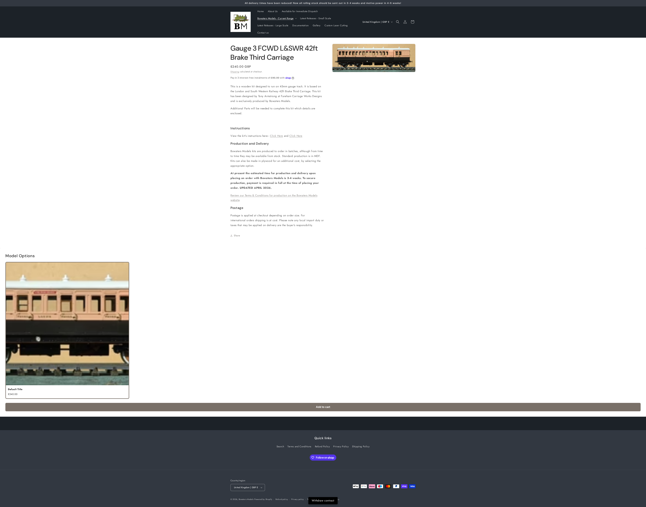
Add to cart (323, 407)
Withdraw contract (323, 500)
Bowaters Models (246, 499)
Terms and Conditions (299, 446)
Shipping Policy (360, 446)
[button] (276, 18)
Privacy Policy (341, 446)
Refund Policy (322, 446)
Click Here (276, 136)
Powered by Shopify (263, 499)
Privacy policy (297, 499)
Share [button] (237, 235)
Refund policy (282, 499)
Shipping (234, 71)
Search (280, 446)
